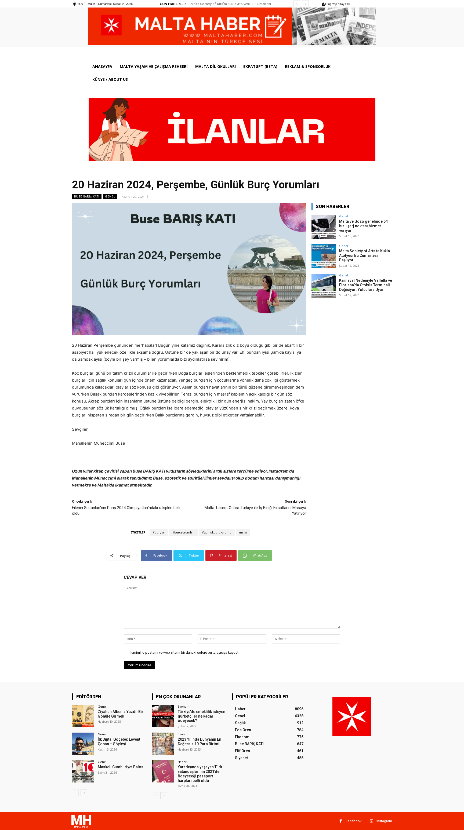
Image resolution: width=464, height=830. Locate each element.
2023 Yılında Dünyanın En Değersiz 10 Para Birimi (199, 741)
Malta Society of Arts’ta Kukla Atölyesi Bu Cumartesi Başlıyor (364, 255)
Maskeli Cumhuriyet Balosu (122, 767)
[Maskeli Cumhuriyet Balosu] (83, 771)
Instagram (384, 821)
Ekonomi (184, 706)
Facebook (354, 821)
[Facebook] (340, 821)
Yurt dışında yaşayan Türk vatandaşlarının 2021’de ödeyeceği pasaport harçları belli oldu (200, 774)
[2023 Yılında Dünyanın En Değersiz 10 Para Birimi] (163, 744)
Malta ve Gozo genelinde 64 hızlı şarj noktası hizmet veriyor (363, 226)
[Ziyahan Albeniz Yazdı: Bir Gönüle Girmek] (83, 716)
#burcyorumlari (183, 532)
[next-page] (84, 792)
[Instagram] (371, 821)
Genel (110, 196)
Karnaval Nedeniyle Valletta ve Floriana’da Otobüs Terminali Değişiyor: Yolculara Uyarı (365, 285)
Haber (182, 761)
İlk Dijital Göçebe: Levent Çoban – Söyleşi (119, 741)
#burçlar (159, 532)
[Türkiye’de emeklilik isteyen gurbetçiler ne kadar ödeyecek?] (163, 716)
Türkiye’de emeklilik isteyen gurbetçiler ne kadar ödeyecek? (201, 716)
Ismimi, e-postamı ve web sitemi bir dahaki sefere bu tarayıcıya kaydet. (184, 652)
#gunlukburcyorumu (216, 532)
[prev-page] (75, 792)
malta (243, 532)
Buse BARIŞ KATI (86, 196)
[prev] (296, 4)
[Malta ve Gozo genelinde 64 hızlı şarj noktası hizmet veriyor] (323, 227)
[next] (305, 4)
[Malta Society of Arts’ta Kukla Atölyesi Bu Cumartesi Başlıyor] (323, 256)
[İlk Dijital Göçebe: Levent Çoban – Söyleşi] (83, 744)
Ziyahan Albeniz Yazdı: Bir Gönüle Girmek (120, 714)
